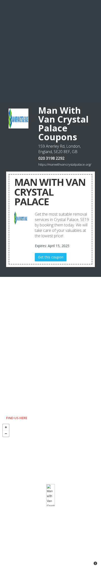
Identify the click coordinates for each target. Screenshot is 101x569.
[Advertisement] (50, 50)
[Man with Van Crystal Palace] (50, 495)
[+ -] (50, 495)
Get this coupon (50, 257)
